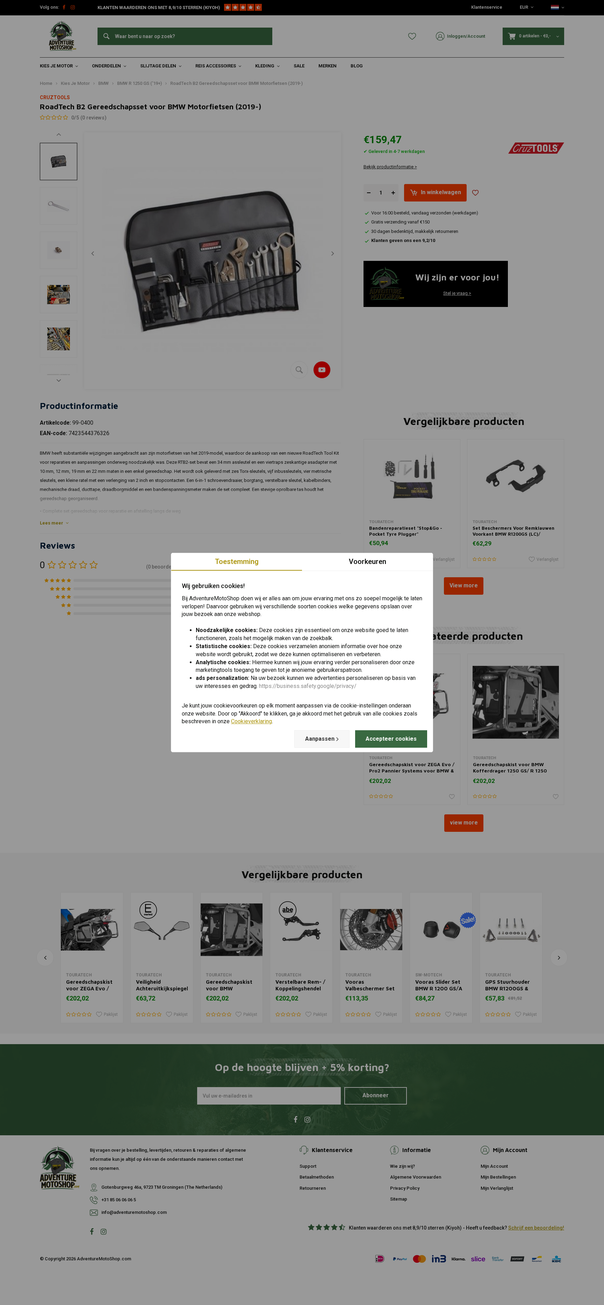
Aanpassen (320, 738)
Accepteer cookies (391, 738)
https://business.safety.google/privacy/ (308, 686)
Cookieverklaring (251, 721)
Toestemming (237, 561)
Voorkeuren (367, 561)
